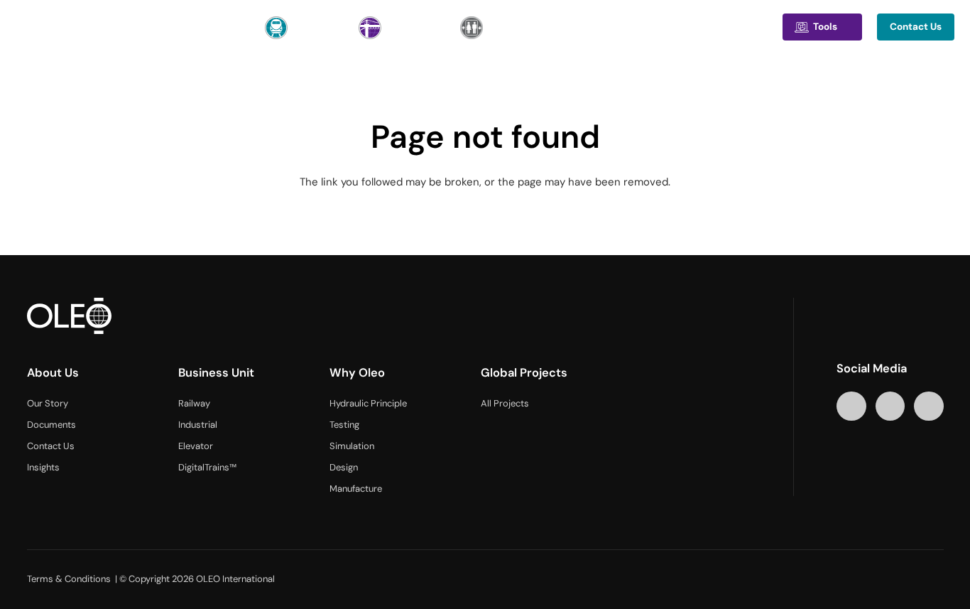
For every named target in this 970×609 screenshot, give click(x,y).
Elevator (195, 446)
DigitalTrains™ (207, 467)
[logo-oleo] (56, 27)
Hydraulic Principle (368, 403)
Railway (194, 403)
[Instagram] (928, 406)
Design (343, 467)
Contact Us (51, 446)
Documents (51, 425)
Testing (344, 425)
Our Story (47, 403)
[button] (167, 27)
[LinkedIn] (851, 406)
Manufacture (355, 489)
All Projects (505, 403)
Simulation (351, 446)
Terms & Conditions (69, 579)
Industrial (197, 425)
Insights (43, 467)
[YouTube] (890, 406)
